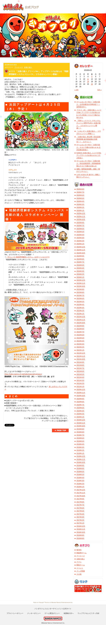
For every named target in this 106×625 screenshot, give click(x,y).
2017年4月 (80, 514)
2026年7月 (80, 192)
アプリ (78, 562)
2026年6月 (80, 195)
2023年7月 (80, 295)
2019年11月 (80, 423)
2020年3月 (80, 411)
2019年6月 (80, 438)
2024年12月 (80, 247)
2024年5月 (80, 265)
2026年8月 (80, 189)
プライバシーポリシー (15, 613)
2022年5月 (80, 338)
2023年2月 (80, 311)
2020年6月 (80, 408)
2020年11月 (80, 393)
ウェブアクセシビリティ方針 (88, 613)
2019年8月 (80, 432)
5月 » (99, 90)
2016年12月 (80, 526)
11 (88, 79)
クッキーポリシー (34, 613)
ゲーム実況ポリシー (52, 613)
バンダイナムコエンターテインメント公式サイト (53, 609)
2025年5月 (80, 232)
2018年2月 (80, 484)
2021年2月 (80, 383)
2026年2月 (80, 207)
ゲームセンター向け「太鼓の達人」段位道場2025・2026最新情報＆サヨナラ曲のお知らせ (88, 163)
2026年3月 (80, 204)
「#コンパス (11, 257)
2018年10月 (80, 462)
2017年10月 (80, 496)
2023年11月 (80, 283)
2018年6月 (80, 472)
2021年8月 (80, 365)
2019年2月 (80, 450)
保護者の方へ (69, 613)
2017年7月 (80, 505)
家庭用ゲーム (81, 553)
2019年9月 (80, 429)
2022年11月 (80, 320)
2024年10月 (80, 253)
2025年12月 (80, 213)
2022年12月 (80, 317)
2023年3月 (80, 308)
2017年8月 (80, 502)
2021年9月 (80, 362)
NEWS (78, 550)
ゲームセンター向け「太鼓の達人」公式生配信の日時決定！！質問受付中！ (88, 104)
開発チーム (80, 565)
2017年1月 (80, 523)
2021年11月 (80, 356)
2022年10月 (80, 323)
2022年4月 (80, 341)
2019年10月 (80, 426)
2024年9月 (80, 256)
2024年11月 (80, 250)
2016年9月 (80, 535)
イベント (79, 568)
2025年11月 (80, 217)
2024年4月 (80, 268)
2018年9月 (80, 465)
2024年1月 (80, 277)
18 (88, 82)
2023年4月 (80, 305)
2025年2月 (80, 241)
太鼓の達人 (28, 67)
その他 (78, 574)
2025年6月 (80, 229)
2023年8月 (80, 292)
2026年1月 (80, 210)
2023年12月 (80, 280)
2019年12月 (80, 420)
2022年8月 (80, 329)
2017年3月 (80, 517)
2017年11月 (80, 493)
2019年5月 (80, 441)
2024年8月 (80, 259)
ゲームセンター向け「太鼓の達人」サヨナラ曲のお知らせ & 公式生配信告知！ (88, 147)
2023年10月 (80, 286)
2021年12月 (80, 353)
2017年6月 (80, 508)
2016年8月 (80, 538)
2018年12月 (80, 456)
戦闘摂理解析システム (24, 257)
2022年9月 (80, 326)
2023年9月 (80, 289)
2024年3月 (80, 271)
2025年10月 (80, 220)
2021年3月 (80, 380)
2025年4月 (80, 235)
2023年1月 (80, 314)
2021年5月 (80, 374)
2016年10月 (80, 532)
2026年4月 (80, 201)
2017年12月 (80, 490)
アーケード (18, 67)
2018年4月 (80, 478)
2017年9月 (80, 499)
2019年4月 (80, 444)
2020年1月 (80, 417)
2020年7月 (80, 405)
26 (92, 84)
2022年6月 (80, 335)
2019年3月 (80, 447)
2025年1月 (80, 244)
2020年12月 (80, 390)
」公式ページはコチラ (41, 257)
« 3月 (76, 90)
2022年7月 (80, 332)
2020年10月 (80, 396)
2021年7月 (80, 368)
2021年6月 (80, 371)
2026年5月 (80, 198)
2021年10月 (80, 359)
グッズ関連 (80, 571)
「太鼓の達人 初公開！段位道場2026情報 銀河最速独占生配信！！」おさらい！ (88, 139)
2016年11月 (80, 529)
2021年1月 (80, 387)
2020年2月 (80, 414)
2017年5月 (80, 511)
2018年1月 (80, 487)
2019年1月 (80, 453)
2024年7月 (80, 262)
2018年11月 (80, 459)
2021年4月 (80, 377)
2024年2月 (80, 274)
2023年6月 (80, 298)
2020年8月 (80, 402)
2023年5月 (80, 302)
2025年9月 (80, 223)
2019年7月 (80, 435)
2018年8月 (80, 468)
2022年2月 (80, 347)
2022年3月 (80, 344)
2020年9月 (80, 399)
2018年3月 (80, 481)
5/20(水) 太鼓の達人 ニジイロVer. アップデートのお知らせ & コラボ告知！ (88, 155)
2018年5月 (80, 475)
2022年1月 (80, 350)
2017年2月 (80, 520)
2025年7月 (80, 226)
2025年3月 (80, 238)
